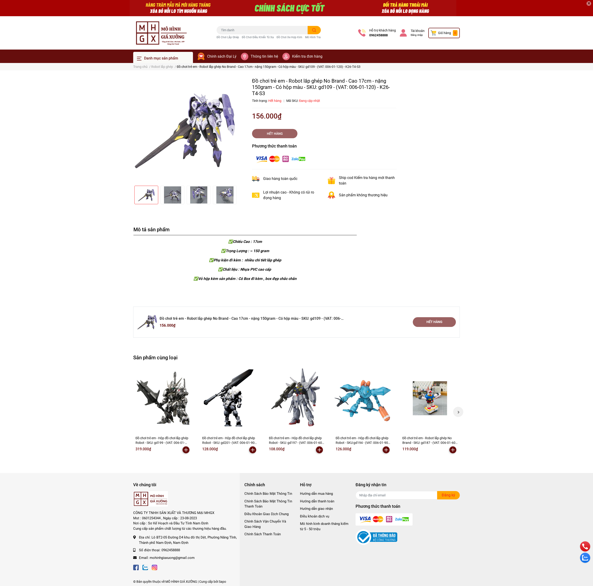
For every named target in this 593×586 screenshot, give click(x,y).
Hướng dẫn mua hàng (316, 494)
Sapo (222, 581)
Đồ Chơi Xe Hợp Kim (289, 37)
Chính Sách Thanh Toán (262, 534)
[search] (314, 30)
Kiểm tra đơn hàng (307, 56)
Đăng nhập (417, 35)
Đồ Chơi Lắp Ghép (228, 37)
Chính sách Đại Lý (222, 56)
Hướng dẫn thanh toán (317, 501)
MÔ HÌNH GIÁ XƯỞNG (181, 581)
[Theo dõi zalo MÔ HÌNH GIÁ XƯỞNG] (145, 567)
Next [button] (232, 130)
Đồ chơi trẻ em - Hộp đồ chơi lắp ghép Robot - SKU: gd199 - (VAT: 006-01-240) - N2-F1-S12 (162, 442)
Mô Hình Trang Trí (316, 37)
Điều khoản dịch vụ (314, 516)
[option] (185, 130)
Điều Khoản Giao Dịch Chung (266, 514)
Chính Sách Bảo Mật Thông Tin (268, 494)
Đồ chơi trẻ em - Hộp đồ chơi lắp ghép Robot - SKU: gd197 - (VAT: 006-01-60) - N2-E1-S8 (296, 442)
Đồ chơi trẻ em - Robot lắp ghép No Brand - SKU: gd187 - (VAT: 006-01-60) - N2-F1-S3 (429, 442)
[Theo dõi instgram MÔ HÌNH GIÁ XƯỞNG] (154, 567)
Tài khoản (418, 31)
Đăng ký (448, 495)
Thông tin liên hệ (264, 56)
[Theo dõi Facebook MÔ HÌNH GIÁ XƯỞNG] (136, 567)
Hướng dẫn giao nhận (316, 509)
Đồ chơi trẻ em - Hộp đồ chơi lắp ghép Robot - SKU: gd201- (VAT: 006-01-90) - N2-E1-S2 (229, 442)
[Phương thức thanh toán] (280, 159)
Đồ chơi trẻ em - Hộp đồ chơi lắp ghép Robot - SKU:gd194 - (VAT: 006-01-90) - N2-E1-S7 (363, 442)
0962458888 (378, 35)
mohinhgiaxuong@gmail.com (172, 558)
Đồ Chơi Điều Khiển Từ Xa (258, 37)
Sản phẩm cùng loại (155, 357)
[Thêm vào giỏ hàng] (186, 449)
